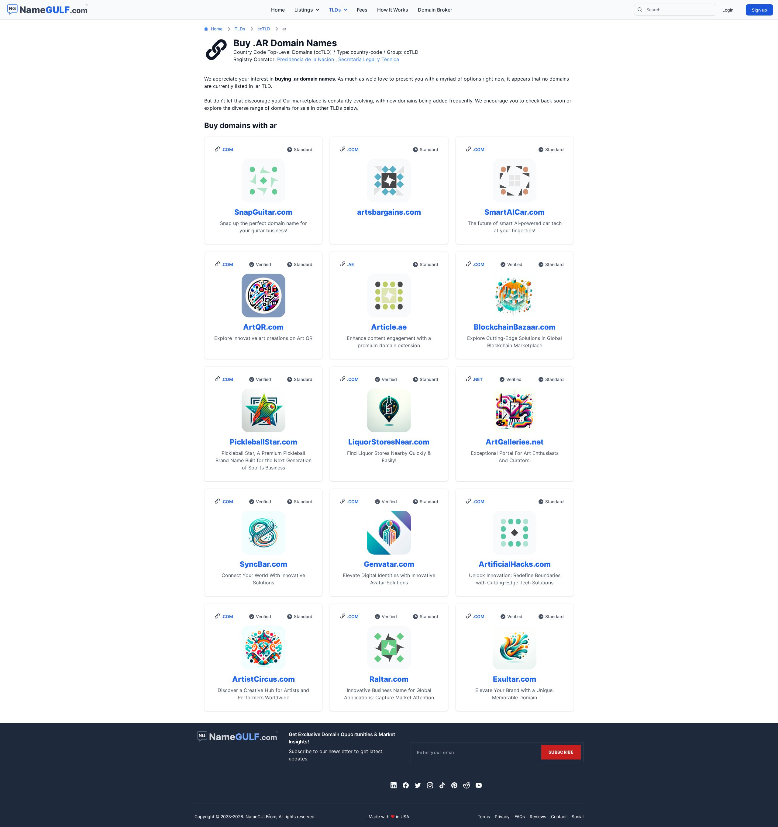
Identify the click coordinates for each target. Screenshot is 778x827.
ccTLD (263, 28)
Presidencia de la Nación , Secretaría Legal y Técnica (338, 59)
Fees (362, 10)
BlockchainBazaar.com (515, 327)
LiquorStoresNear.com (388, 442)
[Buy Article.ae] (389, 298)
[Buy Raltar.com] (389, 650)
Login (727, 9)
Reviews (538, 816)
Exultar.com (514, 679)
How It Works (392, 10)
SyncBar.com (263, 564)
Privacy (502, 816)
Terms (484, 816)
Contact (559, 816)
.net (478, 379)
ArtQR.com (263, 327)
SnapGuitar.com (263, 212)
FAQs (520, 816)
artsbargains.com (389, 212)
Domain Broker (435, 10)
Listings (303, 10)
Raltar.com (389, 679)
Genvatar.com (389, 564)
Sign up (759, 9)
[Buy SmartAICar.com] (515, 183)
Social (578, 816)
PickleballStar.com (263, 442)
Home (278, 10)
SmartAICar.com (514, 212)
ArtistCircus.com (263, 679)
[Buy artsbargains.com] (389, 183)
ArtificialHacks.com (515, 564)
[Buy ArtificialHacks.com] (515, 535)
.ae (350, 264)
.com (227, 149)
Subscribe (561, 752)
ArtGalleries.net (515, 442)
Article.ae (389, 327)
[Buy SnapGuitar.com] (263, 183)
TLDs (335, 10)
